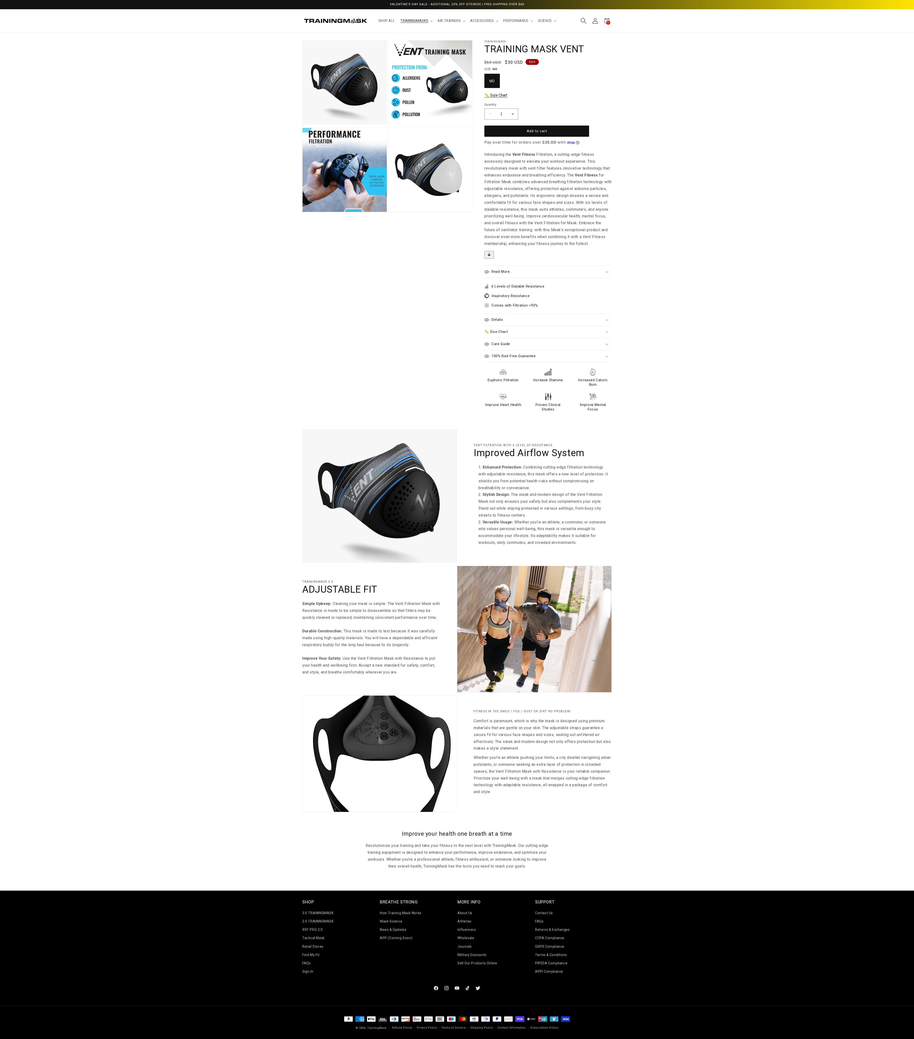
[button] (416, 21)
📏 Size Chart (495, 95)
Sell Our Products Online (477, 963)
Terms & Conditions (551, 955)
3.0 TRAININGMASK (318, 913)
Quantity (490, 104)
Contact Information (511, 1027)
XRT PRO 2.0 (312, 930)
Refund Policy (402, 1027)
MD (492, 81)
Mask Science (391, 921)
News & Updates (393, 930)
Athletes (464, 921)
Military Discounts (472, 955)
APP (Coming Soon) (396, 938)
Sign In (307, 971)
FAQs (306, 963)
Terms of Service (453, 1027)
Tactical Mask (313, 938)
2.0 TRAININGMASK (318, 921)
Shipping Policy (481, 1027)
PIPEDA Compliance (551, 963)
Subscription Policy (544, 1027)
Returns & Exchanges (552, 930)
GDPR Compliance (549, 946)
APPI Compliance (549, 971)
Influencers (466, 930)
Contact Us (544, 913)
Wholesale (465, 938)
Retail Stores (312, 946)
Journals (464, 946)
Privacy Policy (427, 1027)
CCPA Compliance (549, 938)
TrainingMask (376, 1027)
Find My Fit (311, 955)
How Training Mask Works (401, 913)
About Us (464, 913)
